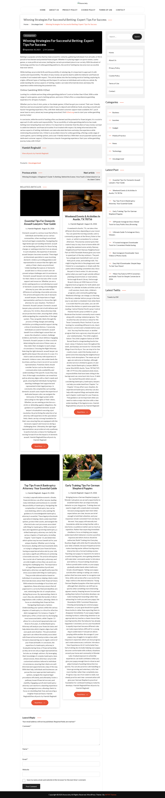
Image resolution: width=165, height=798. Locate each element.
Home (43, 10)
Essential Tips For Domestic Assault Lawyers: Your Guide (40, 222)
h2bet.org (70, 112)
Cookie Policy (88, 10)
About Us (54, 10)
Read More (39, 446)
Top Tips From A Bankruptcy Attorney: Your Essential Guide (40, 487)
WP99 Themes (110, 795)
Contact (120, 10)
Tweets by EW (112, 297)
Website (25, 769)
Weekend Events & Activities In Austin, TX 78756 (82, 218)
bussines (115, 120)
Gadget (115, 128)
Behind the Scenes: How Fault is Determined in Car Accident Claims (81, 175)
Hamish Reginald (34, 228)
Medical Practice (119, 136)
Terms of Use (105, 10)
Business (115, 112)
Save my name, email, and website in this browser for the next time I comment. (56, 780)
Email (25, 759)
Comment (26, 726)
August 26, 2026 (48, 228)
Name (25, 749)
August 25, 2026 (48, 493)
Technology (116, 151)
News (114, 143)
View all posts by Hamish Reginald (35, 153)
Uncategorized (30, 36)
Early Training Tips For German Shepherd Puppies (82, 487)
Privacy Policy (70, 10)
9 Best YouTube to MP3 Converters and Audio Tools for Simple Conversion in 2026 (124, 276)
